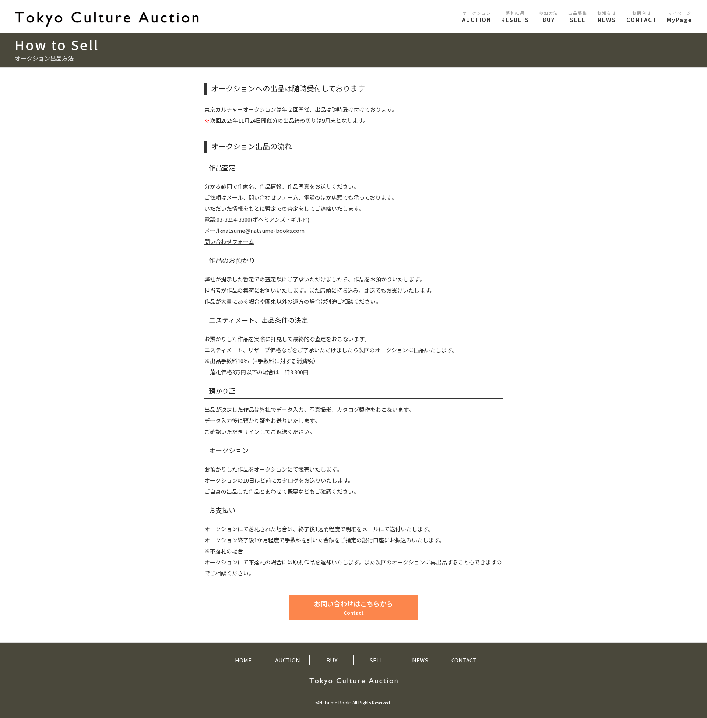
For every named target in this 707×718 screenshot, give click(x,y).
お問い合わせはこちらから (353, 607)
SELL (577, 17)
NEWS (606, 17)
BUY (548, 17)
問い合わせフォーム (229, 241)
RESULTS (515, 17)
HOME (243, 660)
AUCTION (476, 17)
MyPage (679, 17)
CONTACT (641, 17)
